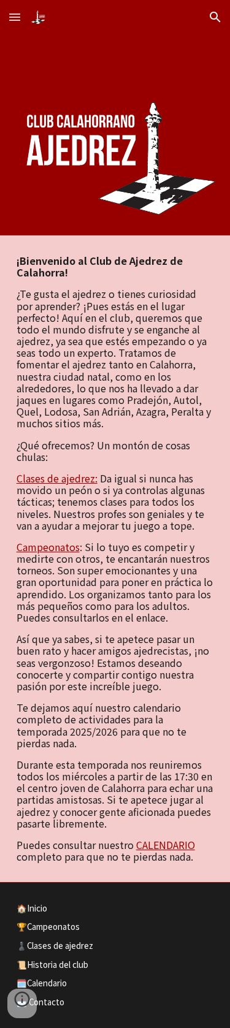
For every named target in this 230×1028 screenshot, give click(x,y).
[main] (115, 558)
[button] (14, 17)
